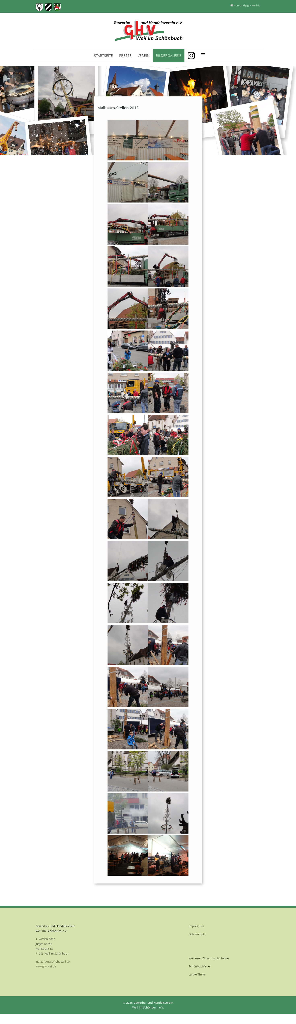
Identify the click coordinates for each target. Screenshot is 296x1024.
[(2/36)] (168, 140)
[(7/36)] (128, 266)
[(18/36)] (168, 477)
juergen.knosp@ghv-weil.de (53, 961)
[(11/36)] (128, 351)
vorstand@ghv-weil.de (247, 5)
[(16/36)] (168, 435)
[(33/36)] (128, 813)
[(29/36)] (128, 729)
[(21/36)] (128, 561)
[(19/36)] (128, 519)
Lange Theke (197, 974)
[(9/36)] (128, 308)
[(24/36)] (168, 603)
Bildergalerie (168, 55)
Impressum (196, 926)
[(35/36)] (128, 855)
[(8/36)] (168, 266)
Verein (144, 55)
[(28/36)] (168, 687)
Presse (125, 55)
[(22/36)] (168, 561)
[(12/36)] (168, 351)
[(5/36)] (128, 224)
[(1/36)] (128, 140)
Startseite (103, 55)
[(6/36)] (168, 224)
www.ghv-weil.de (46, 966)
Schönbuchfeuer (200, 966)
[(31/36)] (128, 771)
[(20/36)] (168, 519)
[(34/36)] (168, 813)
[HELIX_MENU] (203, 54)
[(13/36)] (128, 393)
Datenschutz (197, 934)
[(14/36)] (168, 393)
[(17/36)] (128, 477)
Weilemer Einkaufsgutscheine (209, 958)
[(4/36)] (168, 182)
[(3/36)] (128, 182)
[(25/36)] (128, 645)
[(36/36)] (168, 855)
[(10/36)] (168, 308)
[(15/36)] (128, 435)
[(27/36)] (128, 687)
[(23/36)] (128, 603)
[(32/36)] (168, 771)
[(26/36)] (168, 645)
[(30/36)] (168, 729)
